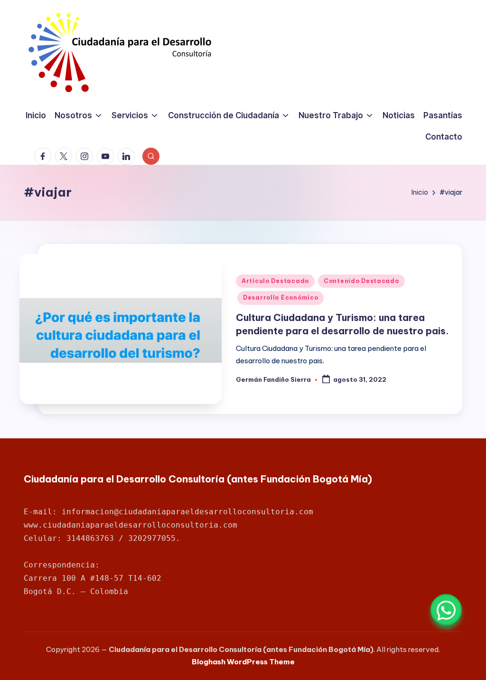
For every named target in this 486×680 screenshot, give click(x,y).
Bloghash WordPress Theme (243, 661)
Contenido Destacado (361, 280)
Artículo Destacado (275, 280)
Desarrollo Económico (280, 297)
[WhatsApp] (446, 609)
